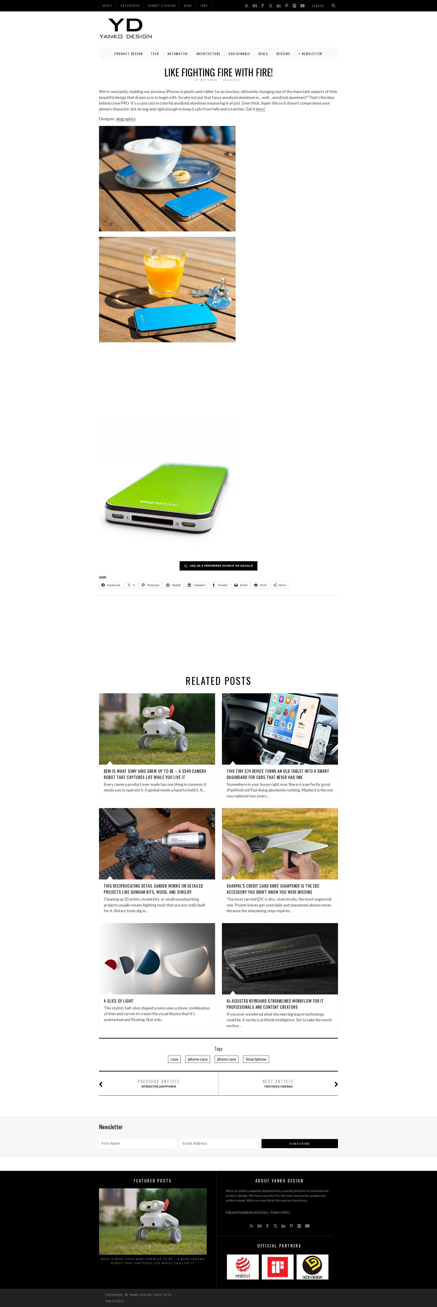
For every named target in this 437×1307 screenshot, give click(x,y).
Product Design (128, 53)
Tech (155, 53)
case (174, 1059)
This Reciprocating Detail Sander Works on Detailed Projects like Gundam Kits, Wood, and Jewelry (153, 889)
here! (260, 109)
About (107, 6)
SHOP (188, 6)
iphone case (198, 1059)
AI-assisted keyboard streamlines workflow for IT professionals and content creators (275, 1004)
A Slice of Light (119, 1001)
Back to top (113, 1300)
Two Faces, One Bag (278, 1083)
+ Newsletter (311, 53)
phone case (226, 1059)
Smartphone (256, 1059)
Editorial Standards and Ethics (247, 1212)
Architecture (208, 53)
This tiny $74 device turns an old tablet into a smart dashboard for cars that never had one (278, 774)
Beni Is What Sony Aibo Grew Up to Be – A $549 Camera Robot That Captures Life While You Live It (155, 774)
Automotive (178, 53)
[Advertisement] (255, 28)
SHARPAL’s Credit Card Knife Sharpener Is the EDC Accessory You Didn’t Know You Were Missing (273, 889)
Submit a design (162, 6)
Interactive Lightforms (159, 1083)
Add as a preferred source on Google (221, 565)
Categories (130, 6)
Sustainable (239, 53)
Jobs (204, 6)
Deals (263, 53)
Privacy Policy (280, 1212)
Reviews (283, 53)
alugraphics (126, 118)
